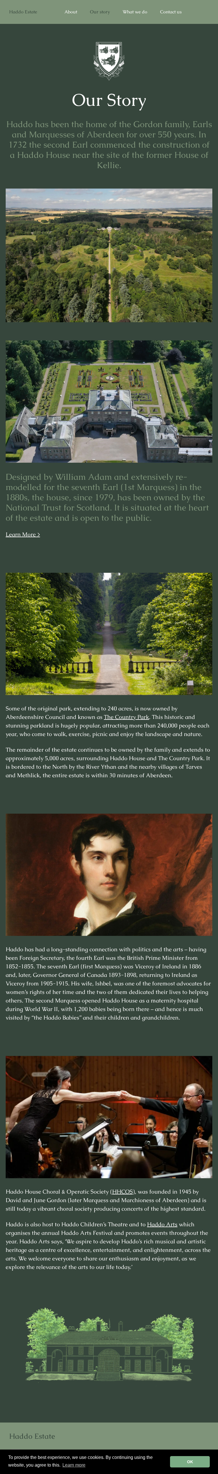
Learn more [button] (73, 1465)
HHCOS (122, 1191)
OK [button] (190, 1461)
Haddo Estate (23, 12)
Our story (100, 12)
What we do (135, 12)
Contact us (171, 12)
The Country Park (126, 717)
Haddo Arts (162, 1224)
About (70, 12)
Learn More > (23, 534)
